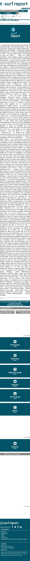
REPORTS (3, 531)
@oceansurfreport (10, 23)
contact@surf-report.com (15, 304)
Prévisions (4, 533)
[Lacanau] (11, 18)
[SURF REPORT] (9, 524)
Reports (15, 385)
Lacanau (8, 12)
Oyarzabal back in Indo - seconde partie (23, 312)
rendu (19, 297)
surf (8, 297)
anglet (13, 297)
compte (15, 297)
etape (10, 297)
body (5, 297)
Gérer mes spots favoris (11, 454)
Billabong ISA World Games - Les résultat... (6, 312)
